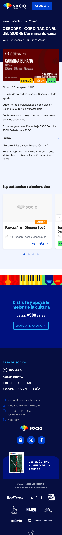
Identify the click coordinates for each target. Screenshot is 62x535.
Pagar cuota (13, 377)
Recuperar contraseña (21, 388)
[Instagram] (20, 440)
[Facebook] (41, 440)
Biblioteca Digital (17, 383)
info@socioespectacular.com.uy (24, 400)
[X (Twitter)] (31, 440)
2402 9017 (13, 420)
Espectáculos (19, 21)
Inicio (6, 21)
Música (33, 21)
